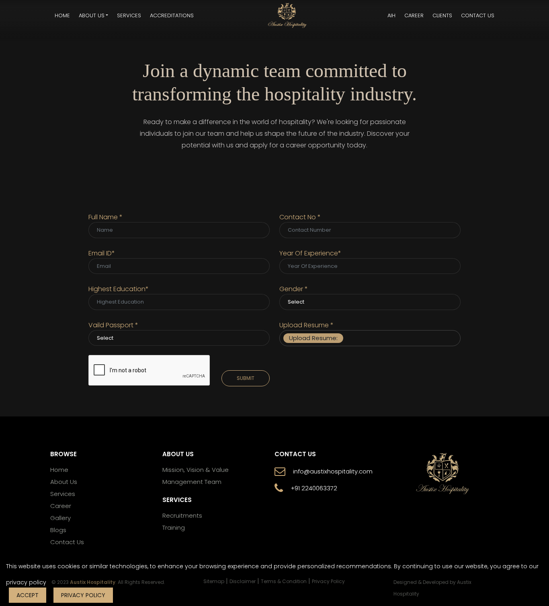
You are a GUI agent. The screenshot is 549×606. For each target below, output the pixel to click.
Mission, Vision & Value (195, 470)
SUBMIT (245, 378)
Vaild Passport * (113, 325)
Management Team (191, 482)
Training (173, 528)
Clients (442, 15)
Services (129, 15)
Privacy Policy (83, 595)
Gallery (60, 518)
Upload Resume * (306, 325)
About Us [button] (91, 15)
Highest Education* (118, 289)
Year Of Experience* (310, 253)
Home (62, 15)
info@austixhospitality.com (333, 471)
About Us (63, 482)
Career (414, 15)
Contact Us (477, 15)
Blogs (58, 530)
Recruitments (182, 516)
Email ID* (101, 253)
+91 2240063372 (314, 488)
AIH (391, 15)
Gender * (293, 289)
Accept (27, 595)
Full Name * (105, 217)
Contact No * (300, 217)
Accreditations (172, 15)
